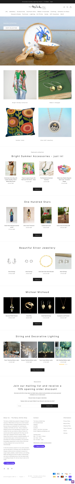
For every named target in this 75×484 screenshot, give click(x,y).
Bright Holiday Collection (20, 102)
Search (65, 430)
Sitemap (65, 433)
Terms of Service (67, 428)
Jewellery (12, 11)
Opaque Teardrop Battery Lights (29, 360)
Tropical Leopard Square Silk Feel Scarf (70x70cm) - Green (28, 178)
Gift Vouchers (54, 14)
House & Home (16, 14)
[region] (37, 40)
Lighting (32, 14)
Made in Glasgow (55, 102)
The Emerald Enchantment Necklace (46, 178)
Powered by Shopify (37, 477)
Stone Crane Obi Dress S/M (63, 225)
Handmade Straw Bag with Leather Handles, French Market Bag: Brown (10, 179)
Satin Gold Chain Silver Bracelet (46, 271)
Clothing (53, 11)
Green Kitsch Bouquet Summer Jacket (11, 226)
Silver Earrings (11, 271)
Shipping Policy (67, 425)
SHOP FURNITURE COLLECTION (37, 61)
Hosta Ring (28, 315)
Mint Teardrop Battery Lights (63, 360)
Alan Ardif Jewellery (47, 140)
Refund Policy (66, 423)
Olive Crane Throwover (28, 225)
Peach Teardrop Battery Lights (11, 360)
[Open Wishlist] (72, 481)
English (21, 476)
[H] (7, 11)
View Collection (37, 370)
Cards (46, 14)
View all (37, 189)
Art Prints (40, 14)
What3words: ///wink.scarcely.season (42, 442)
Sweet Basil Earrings (46, 315)
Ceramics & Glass (63, 11)
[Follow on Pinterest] (12, 468)
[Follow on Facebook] (4, 468)
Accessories (21, 11)
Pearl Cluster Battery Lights (46, 360)
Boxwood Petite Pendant (12, 315)
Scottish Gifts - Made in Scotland (38, 11)
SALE (62, 14)
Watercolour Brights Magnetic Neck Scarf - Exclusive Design (64, 179)
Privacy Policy (66, 421)
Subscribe (59, 479)
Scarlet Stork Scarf (46, 225)
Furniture (25, 14)
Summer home (20, 140)
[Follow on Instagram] (8, 468)
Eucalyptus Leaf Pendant (63, 315)
